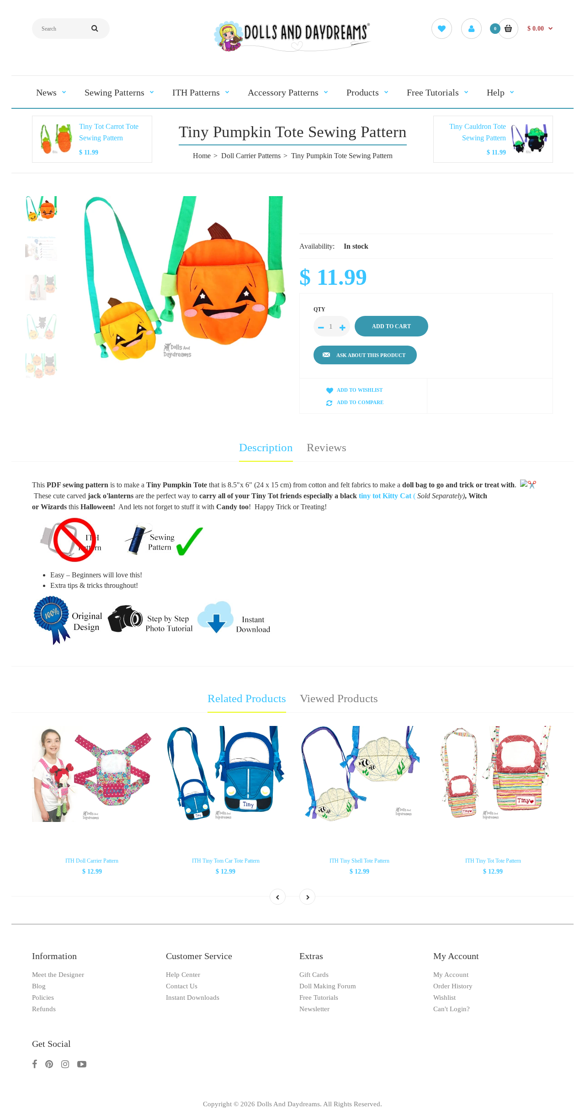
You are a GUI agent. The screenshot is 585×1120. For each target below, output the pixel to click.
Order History (453, 986)
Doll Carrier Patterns (251, 156)
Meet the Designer (58, 974)
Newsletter (314, 1009)
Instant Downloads (192, 997)
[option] (182, 279)
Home (202, 156)
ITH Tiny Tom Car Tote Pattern (226, 861)
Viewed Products (339, 698)
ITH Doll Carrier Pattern (91, 861)
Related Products (246, 698)
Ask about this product (370, 355)
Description (266, 447)
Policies (43, 997)
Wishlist (444, 997)
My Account (450, 974)
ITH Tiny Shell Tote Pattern (359, 861)
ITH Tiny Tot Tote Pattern (493, 861)
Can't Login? (451, 1009)
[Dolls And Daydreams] (292, 51)
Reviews (326, 447)
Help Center (183, 974)
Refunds (44, 1009)
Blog (39, 986)
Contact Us (181, 986)
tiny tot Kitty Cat (386, 496)
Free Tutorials (318, 997)
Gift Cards (314, 974)
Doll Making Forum (327, 986)
